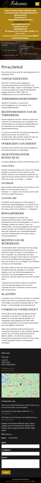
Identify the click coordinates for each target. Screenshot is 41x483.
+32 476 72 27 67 (8, 371)
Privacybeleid (26, 481)
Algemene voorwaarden (13, 481)
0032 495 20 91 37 (21, 22)
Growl (33, 481)
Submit (6, 472)
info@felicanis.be (8, 368)
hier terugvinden (7, 420)
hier (24, 179)
